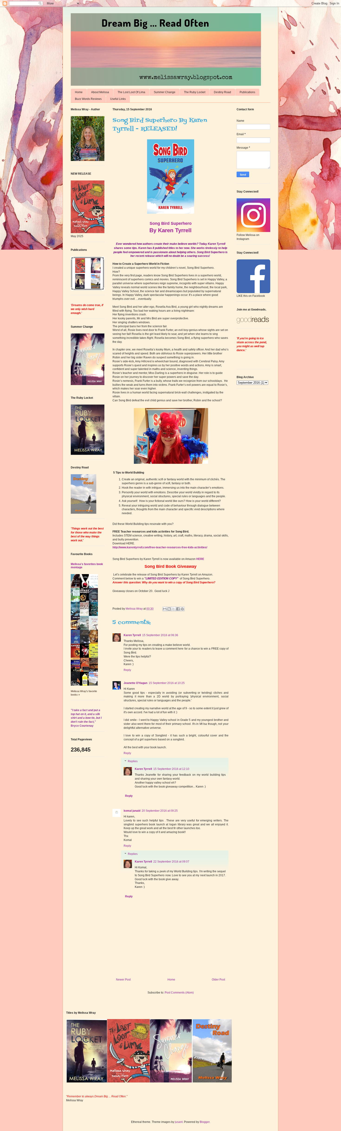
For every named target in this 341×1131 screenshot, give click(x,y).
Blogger (204, 1122)
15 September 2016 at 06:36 (160, 635)
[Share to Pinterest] (182, 609)
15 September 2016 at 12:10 (171, 769)
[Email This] (164, 609)
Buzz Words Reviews (88, 99)
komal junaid (132, 810)
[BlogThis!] (169, 609)
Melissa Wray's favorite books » (84, 693)
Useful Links (118, 99)
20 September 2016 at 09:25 (160, 810)
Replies (133, 761)
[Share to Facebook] (178, 609)
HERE (200, 559)
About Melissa (100, 92)
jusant (179, 1122)
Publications (247, 92)
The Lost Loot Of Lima (131, 92)
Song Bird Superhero (171, 223)
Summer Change (164, 92)
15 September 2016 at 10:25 (167, 683)
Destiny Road (222, 92)
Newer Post (123, 979)
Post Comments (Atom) (179, 992)
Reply (127, 670)
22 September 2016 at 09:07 (171, 861)
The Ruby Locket (194, 92)
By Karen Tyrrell (170, 230)
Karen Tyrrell (132, 635)
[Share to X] (173, 609)
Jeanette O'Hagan (135, 683)
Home (79, 92)
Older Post (218, 979)
